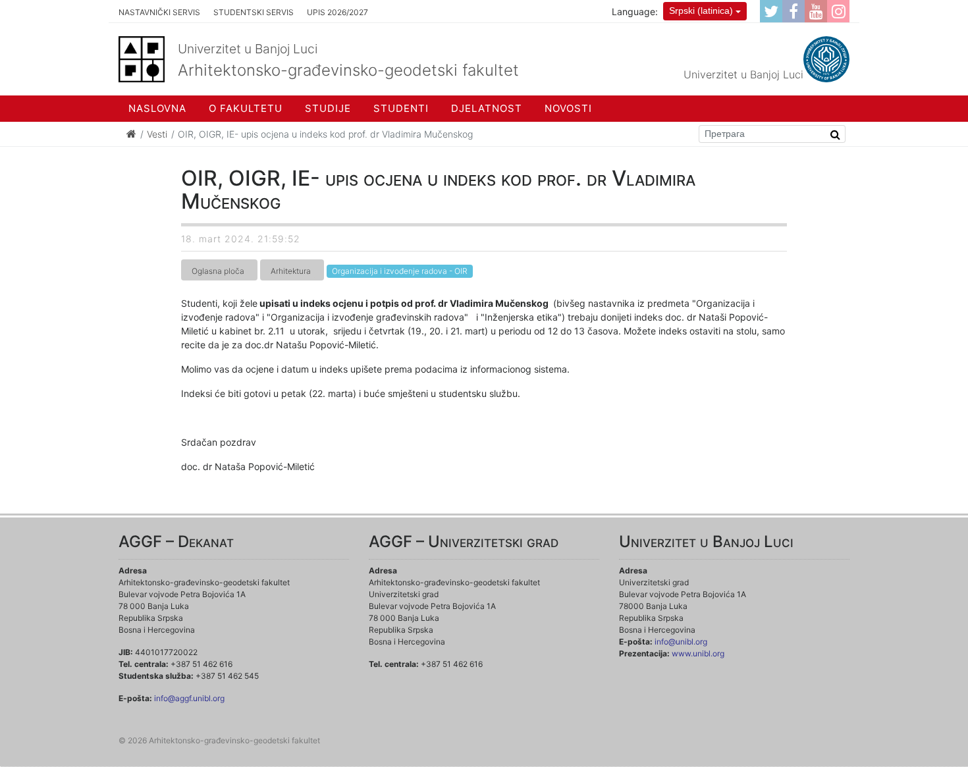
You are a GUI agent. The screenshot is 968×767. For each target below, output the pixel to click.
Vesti (157, 134)
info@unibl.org (681, 642)
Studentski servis (253, 12)
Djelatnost (486, 108)
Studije (328, 108)
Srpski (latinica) (701, 10)
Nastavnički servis (159, 12)
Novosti (568, 108)
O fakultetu (245, 108)
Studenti (401, 108)
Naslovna (157, 108)
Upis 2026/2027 (337, 12)
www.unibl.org (698, 653)
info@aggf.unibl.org (189, 698)
